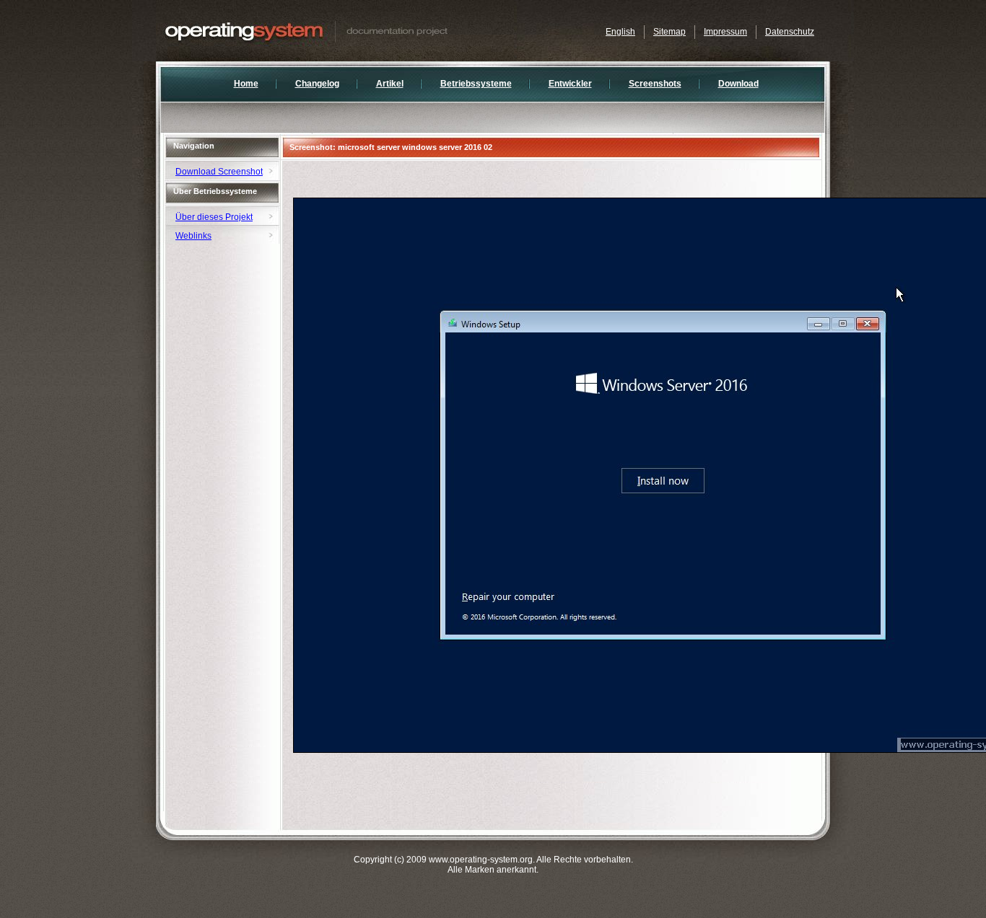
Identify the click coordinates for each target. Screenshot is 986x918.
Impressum (725, 32)
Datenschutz (789, 32)
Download (738, 84)
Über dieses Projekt (214, 217)
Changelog (317, 84)
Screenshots (655, 84)
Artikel (389, 84)
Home (246, 84)
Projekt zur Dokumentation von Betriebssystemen (336, 30)
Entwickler (570, 84)
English (620, 32)
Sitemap (669, 32)
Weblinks (193, 236)
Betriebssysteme (476, 84)
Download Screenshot (219, 172)
